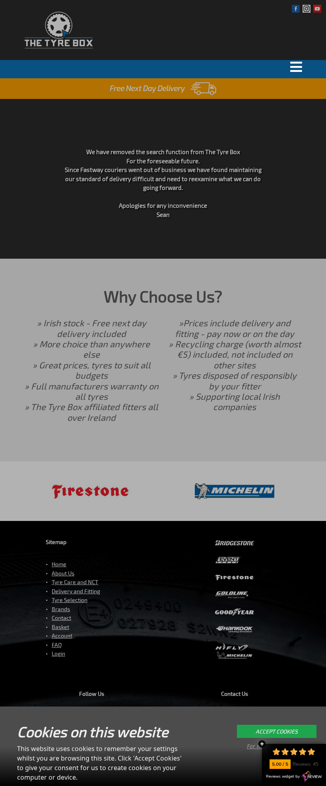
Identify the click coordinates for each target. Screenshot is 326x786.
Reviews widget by (283, 776)
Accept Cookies (277, 731)
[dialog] (163, 746)
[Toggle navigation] (298, 67)
